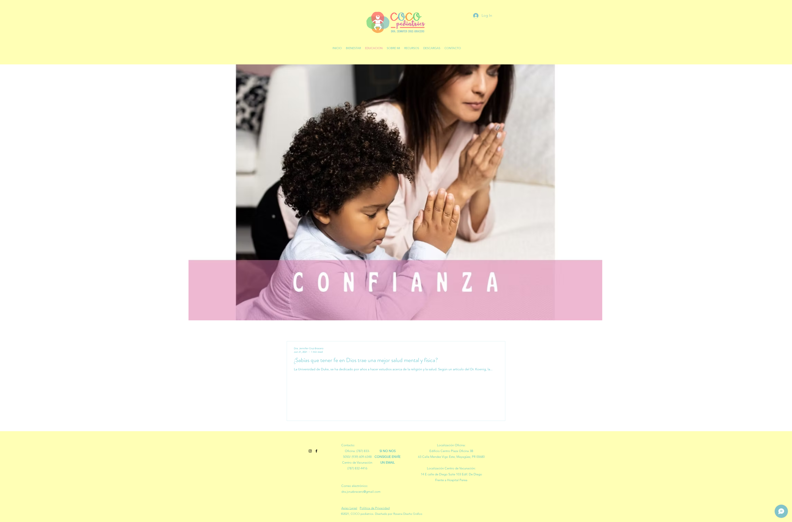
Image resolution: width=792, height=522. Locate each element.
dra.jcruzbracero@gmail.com (361, 492)
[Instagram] (310, 451)
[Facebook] (316, 451)
